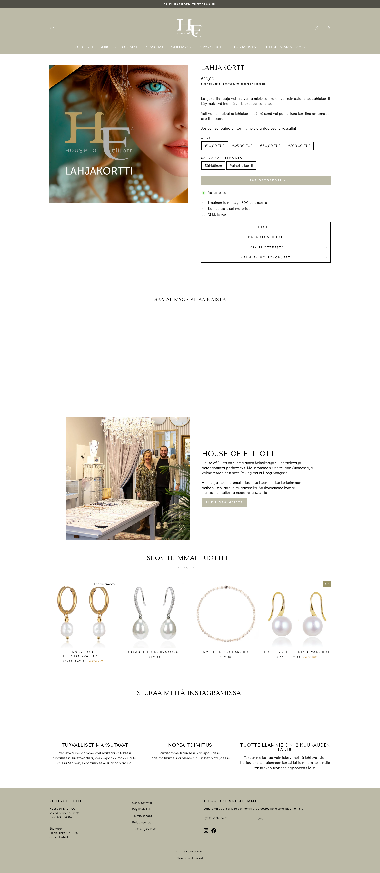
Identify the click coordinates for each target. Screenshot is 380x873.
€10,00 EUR (215, 145)
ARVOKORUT (210, 47)
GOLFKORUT (182, 47)
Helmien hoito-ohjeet (266, 257)
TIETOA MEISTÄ (242, 47)
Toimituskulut (230, 83)
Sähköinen (213, 165)
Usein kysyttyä (142, 803)
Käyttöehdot (141, 809)
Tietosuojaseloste (144, 829)
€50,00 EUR (270, 145)
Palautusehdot (265, 237)
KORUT (106, 47)
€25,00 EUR (242, 145)
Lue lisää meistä (224, 502)
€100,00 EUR (299, 145)
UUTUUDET (84, 47)
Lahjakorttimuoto (222, 157)
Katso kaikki (190, 567)
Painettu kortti (241, 165)
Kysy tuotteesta (265, 247)
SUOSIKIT (130, 47)
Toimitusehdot (142, 816)
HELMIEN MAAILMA (284, 47)
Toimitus (266, 227)
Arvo (206, 138)
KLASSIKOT (155, 47)
